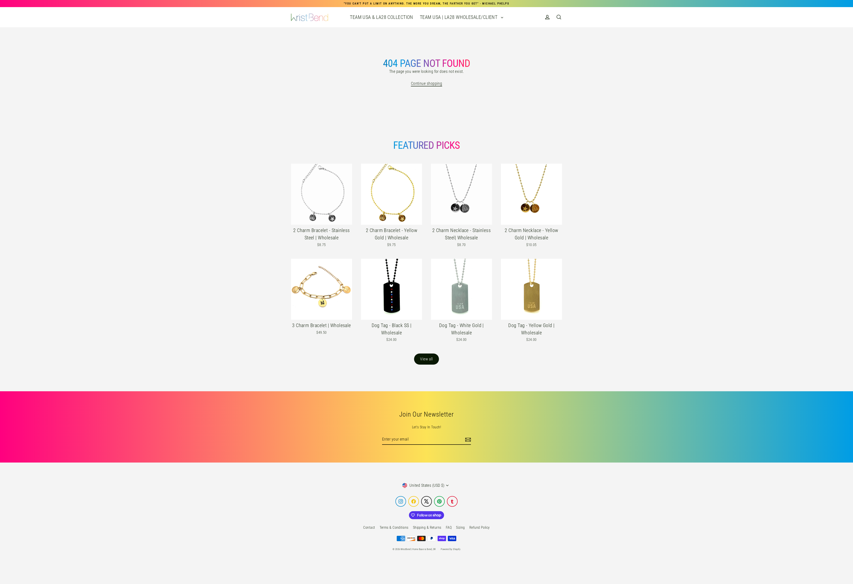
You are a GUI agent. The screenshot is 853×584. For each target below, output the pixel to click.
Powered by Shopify (450, 549)
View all (426, 359)
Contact (369, 527)
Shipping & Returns (427, 527)
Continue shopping (426, 83)
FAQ (449, 527)
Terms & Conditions (394, 527)
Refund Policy (479, 527)
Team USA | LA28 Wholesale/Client (459, 17)
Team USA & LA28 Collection (381, 17)
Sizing (460, 527)
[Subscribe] (467, 439)
